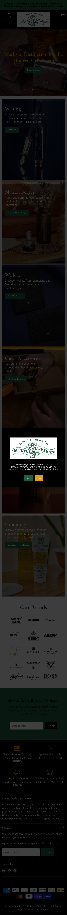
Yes (28, 478)
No (39, 478)
